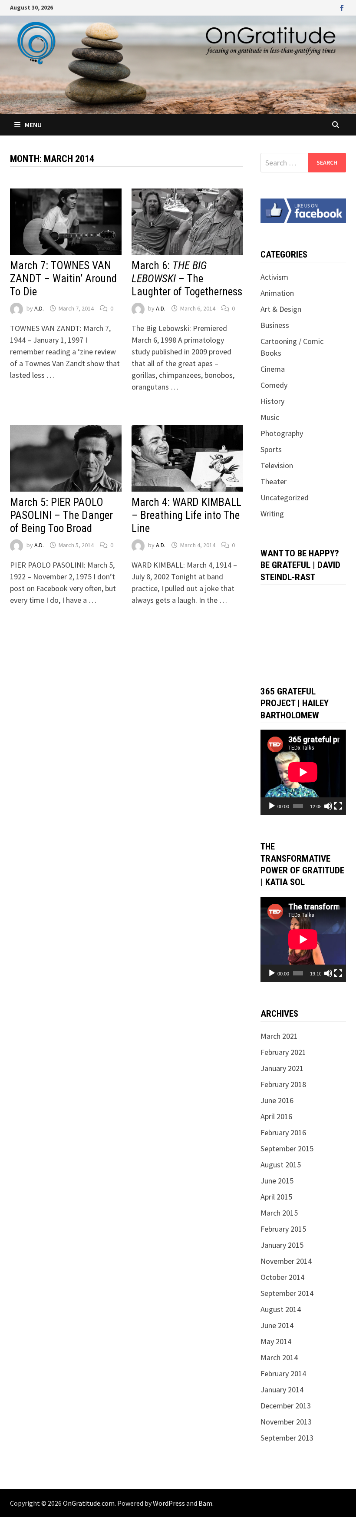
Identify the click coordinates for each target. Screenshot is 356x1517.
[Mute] (328, 806)
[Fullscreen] (338, 806)
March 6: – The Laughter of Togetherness (187, 278)
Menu (33, 124)
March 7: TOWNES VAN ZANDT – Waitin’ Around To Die (63, 278)
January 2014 (281, 1390)
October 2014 (282, 1277)
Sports (271, 449)
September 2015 (286, 1148)
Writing (272, 514)
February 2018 (283, 1084)
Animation (277, 293)
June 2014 (276, 1325)
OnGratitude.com (89, 1503)
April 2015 (276, 1197)
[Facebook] (342, 7)
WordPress (169, 1503)
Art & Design (280, 309)
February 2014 (283, 1373)
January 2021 (281, 1068)
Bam (205, 1503)
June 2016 (276, 1100)
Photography (281, 433)
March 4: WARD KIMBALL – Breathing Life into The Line (186, 515)
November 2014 (286, 1261)
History (272, 401)
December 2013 (285, 1406)
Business (274, 325)
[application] (303, 772)
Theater (273, 481)
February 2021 (283, 1052)
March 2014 (279, 1357)
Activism (274, 277)
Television (276, 465)
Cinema (272, 369)
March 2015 (279, 1213)
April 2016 (276, 1116)
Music (269, 417)
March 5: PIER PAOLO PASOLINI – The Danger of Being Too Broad (61, 515)
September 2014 (286, 1293)
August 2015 (280, 1165)
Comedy (273, 385)
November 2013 (286, 1422)
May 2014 (275, 1341)
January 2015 (281, 1245)
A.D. (39, 308)
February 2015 (283, 1229)
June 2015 (276, 1181)
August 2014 (280, 1309)
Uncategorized (284, 497)
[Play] (271, 806)
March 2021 (279, 1036)
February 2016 (283, 1132)
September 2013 (286, 1438)
